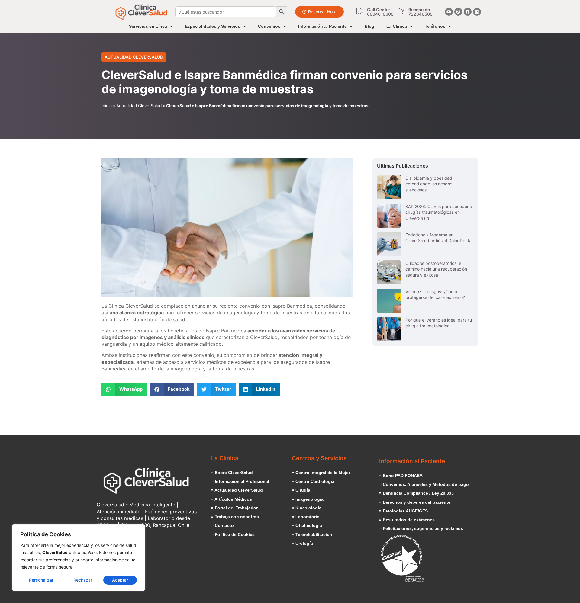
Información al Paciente (322, 26)
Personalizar (41, 579)
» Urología (302, 543)
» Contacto (222, 525)
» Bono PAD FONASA (401, 475)
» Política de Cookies (233, 534)
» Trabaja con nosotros (235, 516)
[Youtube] (449, 12)
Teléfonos (435, 26)
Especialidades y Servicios (212, 26)
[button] (124, 389)
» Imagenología (308, 499)
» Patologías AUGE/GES (403, 510)
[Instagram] (458, 12)
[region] (78, 557)
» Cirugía (301, 490)
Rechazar (82, 579)
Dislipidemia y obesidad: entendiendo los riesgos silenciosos (429, 183)
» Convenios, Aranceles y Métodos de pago (424, 484)
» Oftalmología (307, 525)
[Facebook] (468, 12)
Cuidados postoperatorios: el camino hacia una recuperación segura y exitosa (436, 269)
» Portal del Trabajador (234, 507)
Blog (369, 26)
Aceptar (120, 579)
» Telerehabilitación (312, 534)
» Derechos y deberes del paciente (414, 502)
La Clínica (396, 26)
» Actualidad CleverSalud (237, 490)
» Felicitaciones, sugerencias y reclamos (421, 528)
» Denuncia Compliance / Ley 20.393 (416, 493)
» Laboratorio (306, 516)
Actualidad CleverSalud (134, 56)
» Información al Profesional (240, 481)
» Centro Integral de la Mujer (321, 472)
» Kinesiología (306, 507)
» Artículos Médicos (231, 499)
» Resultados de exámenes (407, 519)
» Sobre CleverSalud (232, 472)
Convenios (269, 26)
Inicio (107, 105)
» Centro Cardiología (313, 481)
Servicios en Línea (148, 26)
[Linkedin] (477, 12)
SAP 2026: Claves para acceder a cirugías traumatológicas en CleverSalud (438, 212)
